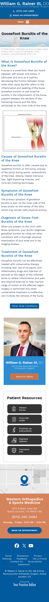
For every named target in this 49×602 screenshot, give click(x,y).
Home (8, 555)
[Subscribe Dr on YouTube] (31, 546)
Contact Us (16, 561)
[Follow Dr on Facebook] (18, 546)
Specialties (28, 52)
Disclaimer (23, 555)
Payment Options (23, 440)
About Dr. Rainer (24, 376)
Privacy (38, 555)
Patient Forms (22, 408)
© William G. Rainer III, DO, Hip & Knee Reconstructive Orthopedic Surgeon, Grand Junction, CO (24, 573)
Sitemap (6, 558)
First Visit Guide (24, 419)
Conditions (5, 54)
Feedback (22, 558)
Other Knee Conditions (24, 306)
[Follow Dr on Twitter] (24, 546)
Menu (21, 22)
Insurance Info (24, 450)
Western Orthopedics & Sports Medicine (24, 501)
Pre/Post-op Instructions (25, 429)
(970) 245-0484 (25, 11)
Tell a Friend (40, 558)
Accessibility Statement (30, 563)
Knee (37, 52)
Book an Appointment (26, 15)
